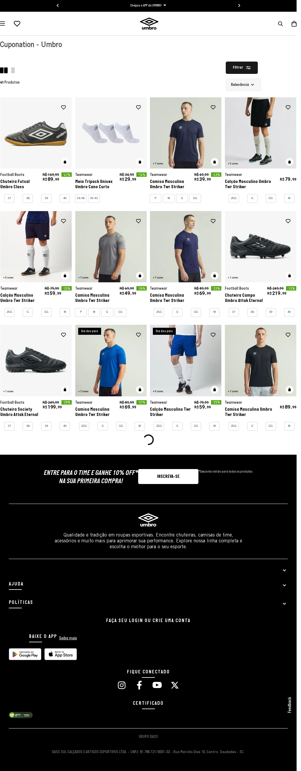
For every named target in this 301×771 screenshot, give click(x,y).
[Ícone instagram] (121, 686)
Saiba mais (68, 638)
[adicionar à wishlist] (63, 107)
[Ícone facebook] (139, 686)
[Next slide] (239, 5)
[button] (280, 23)
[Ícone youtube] (157, 686)
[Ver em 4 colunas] (4, 71)
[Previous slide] (58, 5)
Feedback (290, 705)
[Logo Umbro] (149, 24)
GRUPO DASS (148, 737)
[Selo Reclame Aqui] (21, 717)
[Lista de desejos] (17, 24)
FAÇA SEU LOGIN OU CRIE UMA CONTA (148, 621)
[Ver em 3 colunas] (13, 71)
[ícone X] (174, 686)
